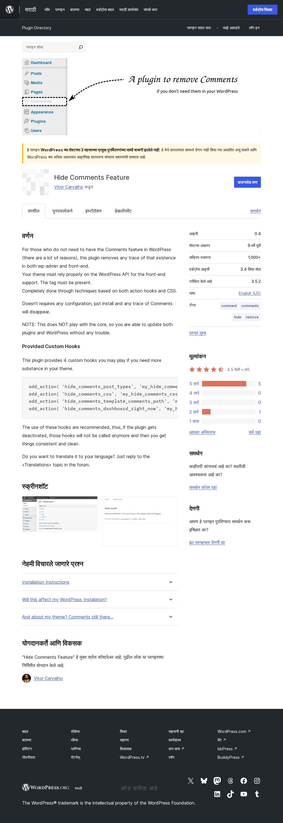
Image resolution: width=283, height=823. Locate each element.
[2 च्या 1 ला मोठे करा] (90, 503)
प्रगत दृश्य (197, 333)
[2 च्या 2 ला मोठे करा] (170, 503)
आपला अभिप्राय (202, 432)
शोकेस (75, 731)
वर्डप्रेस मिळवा (262, 9)
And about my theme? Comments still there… (67, 617)
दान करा (177, 748)
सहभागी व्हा (176, 731)
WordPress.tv (134, 757)
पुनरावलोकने (62, 211)
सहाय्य (124, 740)
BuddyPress (231, 757)
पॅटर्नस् (75, 757)
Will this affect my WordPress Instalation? (64, 599)
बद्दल (25, 731)
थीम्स (74, 740)
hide (237, 317)
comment (229, 306)
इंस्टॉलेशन (93, 211)
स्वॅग (171, 757)
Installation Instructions (45, 582)
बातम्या (26, 740)
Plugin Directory (36, 27)
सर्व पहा (255, 432)
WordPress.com (234, 731)
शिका (123, 731)
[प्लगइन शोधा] (80, 47)
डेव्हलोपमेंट (123, 211)
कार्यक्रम (175, 740)
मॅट (222, 740)
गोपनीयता (28, 757)
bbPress (227, 748)
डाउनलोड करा (247, 182)
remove (252, 317)
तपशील (34, 211)
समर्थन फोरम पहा (203, 487)
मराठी (78, 788)
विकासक (126, 748)
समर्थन (255, 211)
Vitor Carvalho (68, 187)
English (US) (250, 293)
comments (250, 306)
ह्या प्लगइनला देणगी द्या (207, 542)
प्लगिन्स (76, 748)
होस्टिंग (27, 748)
